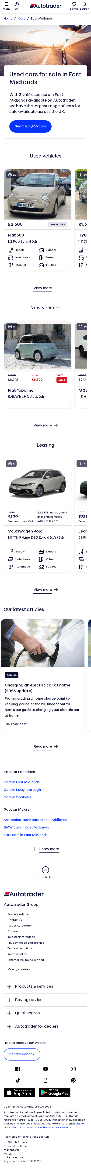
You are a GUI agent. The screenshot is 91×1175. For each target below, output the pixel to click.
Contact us (14, 920)
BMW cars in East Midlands (26, 827)
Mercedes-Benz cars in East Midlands (35, 820)
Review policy (17, 954)
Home (8, 18)
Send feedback (22, 1054)
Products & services (34, 986)
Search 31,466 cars (30, 126)
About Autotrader (19, 925)
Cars (21, 18)
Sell (16, 9)
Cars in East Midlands (22, 782)
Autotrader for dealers (37, 1026)
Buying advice (28, 1000)
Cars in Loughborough (22, 790)
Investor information (21, 937)
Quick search (27, 1013)
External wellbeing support (25, 960)
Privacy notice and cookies (25, 943)
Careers (12, 931)
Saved (74, 9)
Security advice (18, 914)
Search (84, 9)
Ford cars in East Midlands (26, 835)
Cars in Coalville (18, 797)
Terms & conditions (20, 948)
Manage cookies (18, 969)
